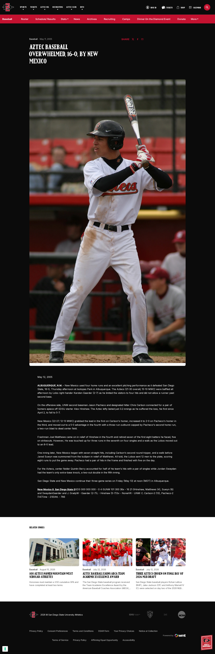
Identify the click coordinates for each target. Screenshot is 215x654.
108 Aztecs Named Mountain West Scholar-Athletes (51, 575)
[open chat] (207, 642)
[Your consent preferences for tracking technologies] (5, 649)
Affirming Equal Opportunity (104, 640)
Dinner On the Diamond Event (153, 18)
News (77, 19)
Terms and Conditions (83, 631)
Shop (181, 8)
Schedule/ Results (45, 19)
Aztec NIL (44, 7)
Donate (182, 18)
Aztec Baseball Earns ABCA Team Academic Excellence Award (103, 575)
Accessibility (129, 640)
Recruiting (58, 7)
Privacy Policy (36, 631)
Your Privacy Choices (124, 631)
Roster (24, 19)
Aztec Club (71, 7)
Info (82, 7)
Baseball (33, 39)
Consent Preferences (58, 631)
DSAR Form (103, 631)
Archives (92, 19)
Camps (127, 18)
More (194, 19)
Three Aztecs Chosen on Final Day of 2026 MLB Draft (159, 575)
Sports (23, 7)
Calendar (197, 8)
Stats (64, 19)
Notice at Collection (148, 631)
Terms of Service (60, 640)
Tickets (33, 7)
